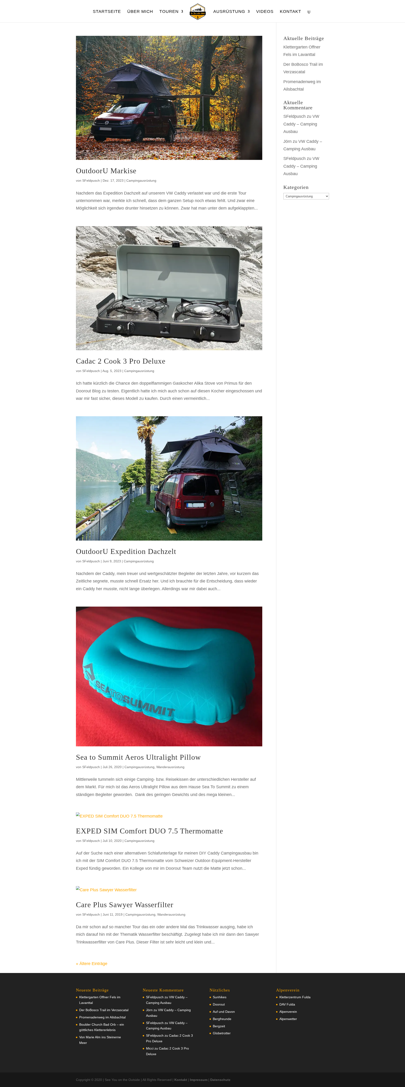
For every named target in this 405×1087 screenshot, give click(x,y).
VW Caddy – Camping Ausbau (301, 124)
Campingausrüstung (141, 180)
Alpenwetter (288, 1019)
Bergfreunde (222, 1019)
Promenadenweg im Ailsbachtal (102, 1017)
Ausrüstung (229, 12)
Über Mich (140, 12)
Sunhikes (219, 997)
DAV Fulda (287, 1004)
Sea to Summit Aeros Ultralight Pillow (138, 757)
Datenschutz (220, 1080)
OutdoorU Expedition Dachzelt (126, 551)
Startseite (107, 12)
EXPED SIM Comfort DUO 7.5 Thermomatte (149, 831)
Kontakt (290, 12)
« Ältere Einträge (91, 963)
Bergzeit (219, 1026)
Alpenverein (288, 1011)
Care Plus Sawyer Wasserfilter (124, 904)
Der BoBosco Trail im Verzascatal (103, 1010)
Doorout (219, 1004)
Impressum (198, 1080)
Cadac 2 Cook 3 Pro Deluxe (120, 361)
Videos (265, 12)
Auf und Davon (224, 1011)
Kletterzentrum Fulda (295, 997)
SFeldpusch (91, 180)
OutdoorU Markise (106, 170)
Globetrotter (222, 1033)
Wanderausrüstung (170, 767)
